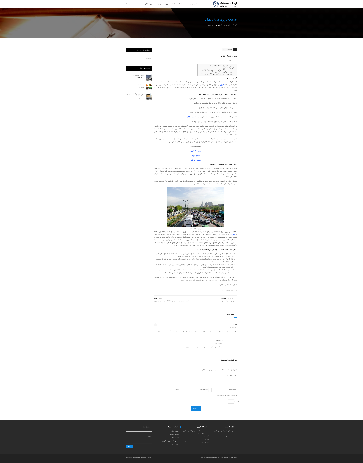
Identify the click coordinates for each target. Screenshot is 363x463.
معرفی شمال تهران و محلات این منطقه (222, 72)
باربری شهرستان (174, 444)
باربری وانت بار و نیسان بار (170, 441)
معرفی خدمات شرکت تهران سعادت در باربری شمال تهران (217, 70)
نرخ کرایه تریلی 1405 (138, 75)
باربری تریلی (175, 431)
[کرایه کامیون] (149, 87)
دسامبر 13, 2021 (227, 49)
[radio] (236, 288)
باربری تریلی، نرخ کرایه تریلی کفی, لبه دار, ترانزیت (135, 95)
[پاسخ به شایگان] (155, 324)
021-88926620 (232, 439)
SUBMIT (195, 408)
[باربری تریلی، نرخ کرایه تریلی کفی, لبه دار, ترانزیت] (149, 96)
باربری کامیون (174, 434)
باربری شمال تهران (228, 68)
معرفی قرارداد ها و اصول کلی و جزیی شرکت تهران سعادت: (217, 74)
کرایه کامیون (141, 85)
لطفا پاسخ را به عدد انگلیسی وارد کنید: (227, 395)
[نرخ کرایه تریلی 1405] (149, 77)
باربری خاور (175, 437)
